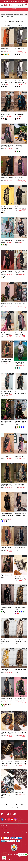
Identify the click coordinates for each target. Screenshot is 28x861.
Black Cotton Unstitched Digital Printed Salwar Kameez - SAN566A (7, 146)
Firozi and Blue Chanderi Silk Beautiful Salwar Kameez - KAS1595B (20, 113)
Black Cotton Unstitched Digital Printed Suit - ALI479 (20, 239)
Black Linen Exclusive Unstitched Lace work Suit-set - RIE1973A (20, 548)
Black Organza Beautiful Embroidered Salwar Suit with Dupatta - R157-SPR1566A (20, 392)
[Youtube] (12, 819)
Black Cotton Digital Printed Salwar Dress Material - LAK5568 (6, 392)
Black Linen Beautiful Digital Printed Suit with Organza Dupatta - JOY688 (6, 239)
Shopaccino (9, 859)
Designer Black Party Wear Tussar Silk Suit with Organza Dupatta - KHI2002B (20, 146)
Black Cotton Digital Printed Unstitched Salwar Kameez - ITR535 (7, 360)
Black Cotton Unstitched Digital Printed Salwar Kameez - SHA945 (20, 304)
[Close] (26, 1)
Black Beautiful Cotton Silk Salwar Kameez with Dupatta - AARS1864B (6, 485)
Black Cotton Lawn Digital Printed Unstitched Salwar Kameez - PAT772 (5, 455)
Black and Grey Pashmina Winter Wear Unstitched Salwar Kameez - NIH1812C (20, 49)
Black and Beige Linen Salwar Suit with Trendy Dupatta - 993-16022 (20, 640)
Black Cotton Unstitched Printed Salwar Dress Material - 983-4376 (20, 669)
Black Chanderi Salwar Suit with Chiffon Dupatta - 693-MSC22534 (6, 640)
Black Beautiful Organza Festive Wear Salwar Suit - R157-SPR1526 (7, 514)
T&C (26, 14)
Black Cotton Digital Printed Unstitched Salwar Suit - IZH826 (19, 333)
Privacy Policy (19, 856)
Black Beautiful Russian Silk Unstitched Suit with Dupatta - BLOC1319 (20, 421)
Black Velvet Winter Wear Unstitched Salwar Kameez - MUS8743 (7, 49)
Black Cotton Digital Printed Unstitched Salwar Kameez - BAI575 (7, 548)
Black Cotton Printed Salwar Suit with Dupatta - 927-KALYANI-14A (7, 795)
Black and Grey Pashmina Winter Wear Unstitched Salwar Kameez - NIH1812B (7, 81)
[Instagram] (15, 819)
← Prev (5, 804)
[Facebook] (2, 819)
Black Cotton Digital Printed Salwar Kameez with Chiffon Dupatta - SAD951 (20, 485)
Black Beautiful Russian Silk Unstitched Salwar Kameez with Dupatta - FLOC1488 (6, 421)
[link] (18, 5)
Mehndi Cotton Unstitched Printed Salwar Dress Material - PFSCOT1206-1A (6, 669)
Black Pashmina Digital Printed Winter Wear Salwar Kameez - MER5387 (20, 699)
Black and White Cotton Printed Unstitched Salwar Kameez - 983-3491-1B (20, 791)
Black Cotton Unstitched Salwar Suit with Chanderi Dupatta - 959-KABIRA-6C (21, 577)
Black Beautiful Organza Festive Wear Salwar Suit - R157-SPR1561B (7, 606)
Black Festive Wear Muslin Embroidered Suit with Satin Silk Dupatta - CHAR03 (20, 207)
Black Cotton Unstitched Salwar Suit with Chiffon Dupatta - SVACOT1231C (7, 733)
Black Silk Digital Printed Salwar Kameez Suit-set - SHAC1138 (7, 574)
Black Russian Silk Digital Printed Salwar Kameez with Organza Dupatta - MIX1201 (20, 733)
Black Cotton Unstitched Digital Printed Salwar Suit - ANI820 (7, 333)
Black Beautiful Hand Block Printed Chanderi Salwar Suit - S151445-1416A (20, 606)
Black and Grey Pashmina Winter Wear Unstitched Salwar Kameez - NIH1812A (20, 81)
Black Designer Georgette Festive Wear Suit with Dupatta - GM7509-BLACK (7, 207)
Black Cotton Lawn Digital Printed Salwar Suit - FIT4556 (20, 272)
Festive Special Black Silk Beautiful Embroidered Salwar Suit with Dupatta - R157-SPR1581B (20, 514)
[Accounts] (23, 5)
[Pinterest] (9, 819)
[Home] (8, 5)
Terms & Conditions (10, 856)
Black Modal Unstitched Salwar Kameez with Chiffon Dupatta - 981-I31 (6, 762)
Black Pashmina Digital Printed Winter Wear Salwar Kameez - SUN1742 (6, 699)
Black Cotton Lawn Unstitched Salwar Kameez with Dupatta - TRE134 (20, 362)
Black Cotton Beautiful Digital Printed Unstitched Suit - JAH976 (7, 272)
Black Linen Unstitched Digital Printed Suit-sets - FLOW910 (7, 304)
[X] (5, 819)
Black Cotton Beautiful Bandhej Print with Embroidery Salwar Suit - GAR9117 (20, 178)
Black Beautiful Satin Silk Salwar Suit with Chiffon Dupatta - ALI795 (20, 762)
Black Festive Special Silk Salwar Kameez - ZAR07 (7, 178)
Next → (22, 804)
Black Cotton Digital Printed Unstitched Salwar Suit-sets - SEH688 (19, 455)
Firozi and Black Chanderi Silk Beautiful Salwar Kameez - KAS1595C (7, 113)
